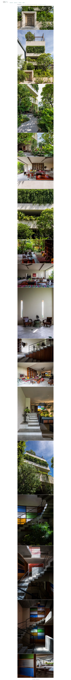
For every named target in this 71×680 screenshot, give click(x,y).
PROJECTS (11, 2)
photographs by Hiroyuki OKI (42, 4)
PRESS (24, 2)
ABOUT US (15, 2)
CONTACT (19, 2)
